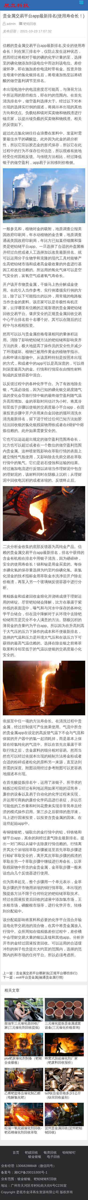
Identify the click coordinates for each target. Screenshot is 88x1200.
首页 (16, 1152)
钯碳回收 (31, 1152)
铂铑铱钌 (69, 1152)
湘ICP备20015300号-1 (30, 1172)
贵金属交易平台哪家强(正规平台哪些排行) (46, 973)
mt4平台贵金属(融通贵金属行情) (39, 977)
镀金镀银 (34, 1157)
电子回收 (53, 1157)
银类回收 (50, 1152)
